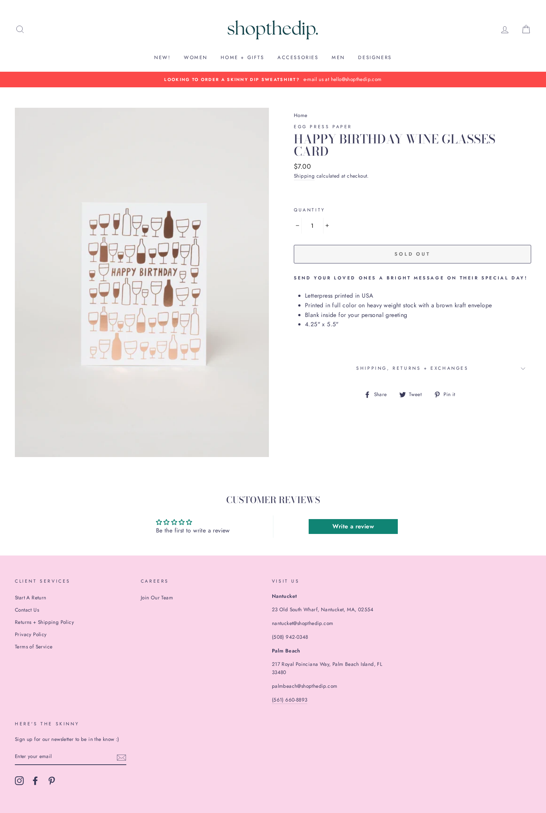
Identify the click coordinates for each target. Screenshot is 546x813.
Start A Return (30, 597)
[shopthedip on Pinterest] (51, 780)
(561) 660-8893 (290, 699)
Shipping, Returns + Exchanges (412, 368)
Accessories (298, 57)
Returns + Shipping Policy (44, 622)
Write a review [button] (353, 526)
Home (301, 115)
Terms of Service (33, 646)
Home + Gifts (242, 57)
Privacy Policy (31, 634)
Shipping (304, 175)
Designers (374, 57)
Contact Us (27, 609)
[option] (273, 79)
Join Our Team (157, 597)
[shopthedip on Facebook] (35, 780)
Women (196, 57)
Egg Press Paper (323, 126)
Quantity (309, 210)
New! (162, 57)
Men (338, 57)
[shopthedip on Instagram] (19, 780)
